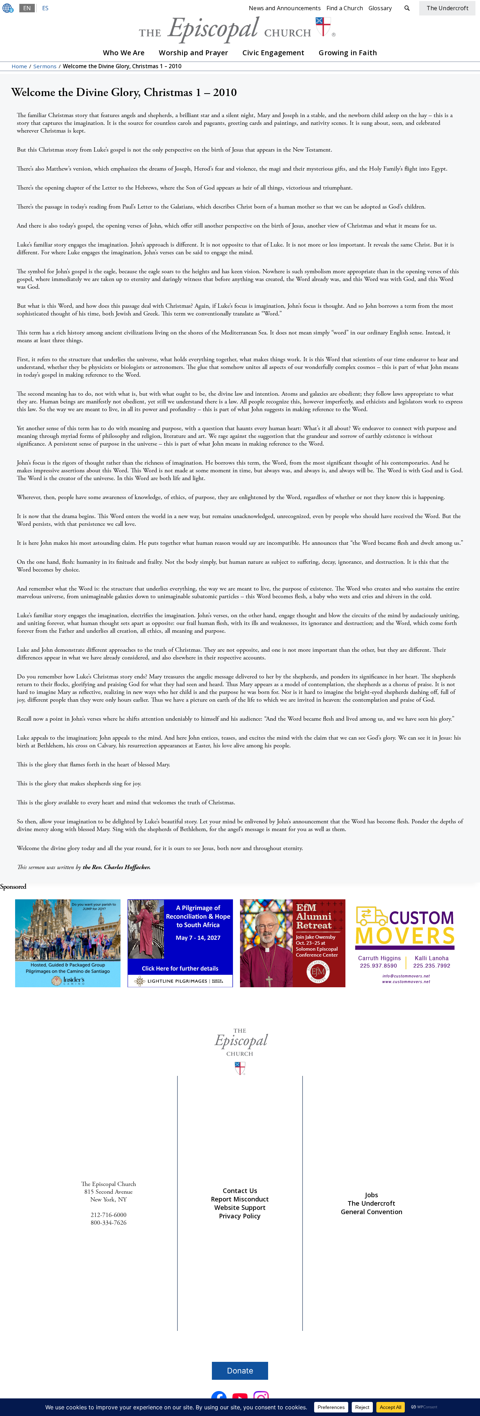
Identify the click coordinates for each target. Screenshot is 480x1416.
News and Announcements (285, 8)
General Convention (371, 1211)
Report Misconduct (240, 1199)
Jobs (371, 1195)
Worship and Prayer (193, 52)
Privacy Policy (240, 1216)
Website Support (240, 1207)
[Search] (406, 8)
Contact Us (240, 1190)
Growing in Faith (348, 52)
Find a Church (344, 8)
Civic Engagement (273, 52)
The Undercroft (371, 1203)
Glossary (380, 8)
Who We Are (124, 52)
